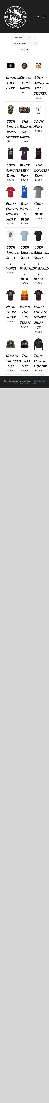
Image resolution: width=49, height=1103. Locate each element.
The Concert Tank (41, 170)
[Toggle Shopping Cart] (38, 16)
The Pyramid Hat (27, 361)
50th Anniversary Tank (17, 170)
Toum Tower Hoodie (40, 361)
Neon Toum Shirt (10, 312)
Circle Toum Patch (25, 82)
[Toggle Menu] (44, 17)
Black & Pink (25, 170)
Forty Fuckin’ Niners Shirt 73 (40, 317)
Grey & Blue (38, 208)
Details (10, 66)
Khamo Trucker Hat (13, 361)
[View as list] (26, 49)
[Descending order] (35, 37)
